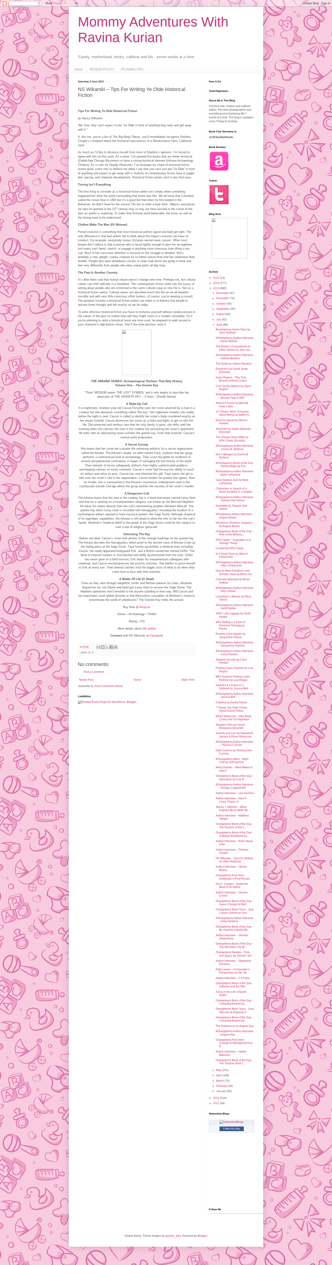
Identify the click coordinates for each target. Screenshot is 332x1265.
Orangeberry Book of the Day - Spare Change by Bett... (234, 903)
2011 (216, 1103)
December (223, 293)
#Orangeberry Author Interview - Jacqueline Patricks (234, 644)
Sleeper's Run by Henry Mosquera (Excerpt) (230, 726)
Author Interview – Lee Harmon (235, 793)
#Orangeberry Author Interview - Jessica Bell (234, 695)
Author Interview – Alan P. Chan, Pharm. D (231, 800)
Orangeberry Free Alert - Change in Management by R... (234, 1043)
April (219, 1075)
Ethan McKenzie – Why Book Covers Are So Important (233, 718)
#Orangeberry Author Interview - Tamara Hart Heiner (234, 499)
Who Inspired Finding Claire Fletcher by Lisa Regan (233, 678)
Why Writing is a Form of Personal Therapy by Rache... (230, 625)
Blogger (202, 1235)
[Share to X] (107, 647)
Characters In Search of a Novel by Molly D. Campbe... (235, 490)
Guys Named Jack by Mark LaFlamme (232, 481)
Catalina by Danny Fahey (231, 702)
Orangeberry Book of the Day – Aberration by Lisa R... (235, 777)
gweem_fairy (173, 1235)
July (219, 319)
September (223, 308)
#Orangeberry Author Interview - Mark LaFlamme (234, 473)
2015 (216, 277)
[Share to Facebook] (111, 647)
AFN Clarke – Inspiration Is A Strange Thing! (233, 541)
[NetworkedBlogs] (231, 1122)
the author (149, 628)
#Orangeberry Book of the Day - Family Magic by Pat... (234, 464)
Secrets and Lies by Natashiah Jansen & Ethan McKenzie (234, 735)
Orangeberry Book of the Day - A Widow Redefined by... (234, 834)
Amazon (144, 607)
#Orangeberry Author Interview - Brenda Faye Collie (234, 396)
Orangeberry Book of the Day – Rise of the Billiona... (235, 533)
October (221, 303)
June (219, 324)
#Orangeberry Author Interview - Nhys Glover (234, 589)
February (222, 1086)
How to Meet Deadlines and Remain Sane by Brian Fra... (235, 572)
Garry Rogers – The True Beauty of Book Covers (231, 379)
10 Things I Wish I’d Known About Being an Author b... (233, 413)
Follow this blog (231, 1128)
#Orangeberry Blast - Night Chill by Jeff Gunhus (232, 760)
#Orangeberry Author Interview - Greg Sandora (234, 920)
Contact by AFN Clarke (229, 548)
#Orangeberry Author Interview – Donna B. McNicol (234, 447)
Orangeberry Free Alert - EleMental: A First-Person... (234, 877)
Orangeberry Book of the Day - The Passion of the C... (234, 825)
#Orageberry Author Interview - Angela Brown (234, 516)
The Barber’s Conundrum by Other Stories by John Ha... (234, 348)
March (220, 1080)
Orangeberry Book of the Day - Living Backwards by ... (234, 1002)
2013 (216, 288)
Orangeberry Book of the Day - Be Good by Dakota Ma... (234, 928)
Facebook (156, 635)
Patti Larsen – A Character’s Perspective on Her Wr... (233, 971)
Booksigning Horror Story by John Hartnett (233, 331)
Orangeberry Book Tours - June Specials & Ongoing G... (235, 1010)
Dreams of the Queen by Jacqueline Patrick (230, 635)
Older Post (187, 679)
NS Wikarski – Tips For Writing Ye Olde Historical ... (234, 860)
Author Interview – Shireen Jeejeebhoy (232, 937)
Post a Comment (94, 671)
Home (78, 69)
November (223, 298)
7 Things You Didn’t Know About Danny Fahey (231, 709)
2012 (216, 1098)
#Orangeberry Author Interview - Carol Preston (234, 652)
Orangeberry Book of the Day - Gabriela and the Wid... (234, 985)
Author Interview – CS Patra (233, 978)
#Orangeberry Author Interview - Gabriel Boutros (234, 356)
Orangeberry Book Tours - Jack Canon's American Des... (235, 911)
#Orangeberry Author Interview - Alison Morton (234, 339)
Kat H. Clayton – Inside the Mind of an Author (232, 885)
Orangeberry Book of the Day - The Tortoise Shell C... (234, 1062)
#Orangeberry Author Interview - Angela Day (234, 1033)
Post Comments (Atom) (109, 686)
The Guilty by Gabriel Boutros (234, 363)
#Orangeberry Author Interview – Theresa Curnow (234, 743)
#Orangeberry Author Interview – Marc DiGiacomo (234, 564)
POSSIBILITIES (132, 69)
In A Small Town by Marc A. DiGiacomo (232, 555)
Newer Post (86, 679)
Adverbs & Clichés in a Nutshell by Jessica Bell (232, 687)
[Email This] (98, 647)
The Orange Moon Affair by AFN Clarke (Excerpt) (232, 439)
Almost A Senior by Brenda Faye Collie (232, 404)
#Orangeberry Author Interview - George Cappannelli (234, 786)
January (221, 1091)
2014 (216, 283)
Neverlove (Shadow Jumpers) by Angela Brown (234, 524)
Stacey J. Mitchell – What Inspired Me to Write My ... (233, 808)
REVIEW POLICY (102, 69)
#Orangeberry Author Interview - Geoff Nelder (234, 607)
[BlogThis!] (103, 647)
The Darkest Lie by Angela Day (235, 1026)
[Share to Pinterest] (115, 647)
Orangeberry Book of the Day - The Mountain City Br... (234, 945)
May (219, 1070)
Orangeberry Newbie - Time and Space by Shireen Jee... (235, 954)
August (220, 314)
